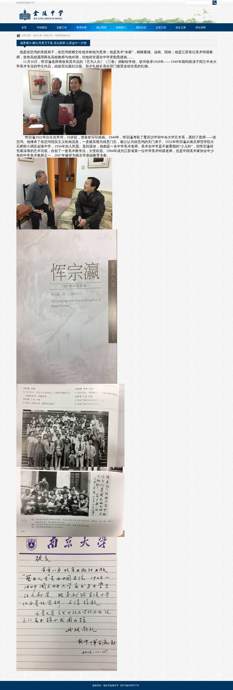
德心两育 (101, 27)
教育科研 (81, 27)
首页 (24, 27)
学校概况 (42, 27)
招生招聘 (201, 27)
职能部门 (121, 27)
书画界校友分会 (62, 35)
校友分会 (48, 35)
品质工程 (161, 27)
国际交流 (141, 27)
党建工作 (62, 27)
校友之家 (181, 27)
